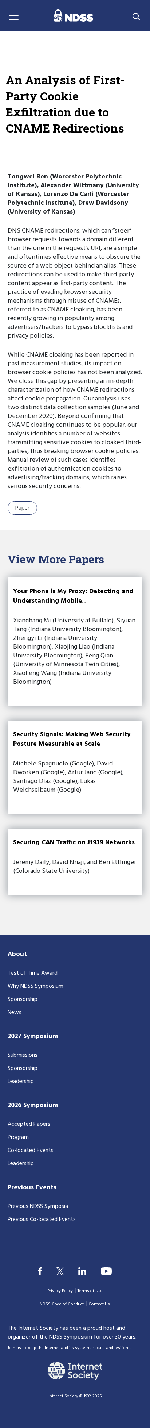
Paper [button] (22, 508)
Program (18, 1137)
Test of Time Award (33, 973)
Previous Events (32, 1187)
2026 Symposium (33, 1105)
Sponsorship (23, 999)
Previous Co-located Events (42, 1219)
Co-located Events (31, 1150)
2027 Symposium (33, 1036)
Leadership (21, 1081)
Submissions (23, 1055)
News (14, 1012)
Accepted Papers (29, 1124)
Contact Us (99, 1304)
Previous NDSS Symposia (38, 1206)
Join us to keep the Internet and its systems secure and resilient (69, 1348)
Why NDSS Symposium (35, 986)
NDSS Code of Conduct (62, 1304)
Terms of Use (90, 1291)
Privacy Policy (60, 1291)
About (17, 954)
